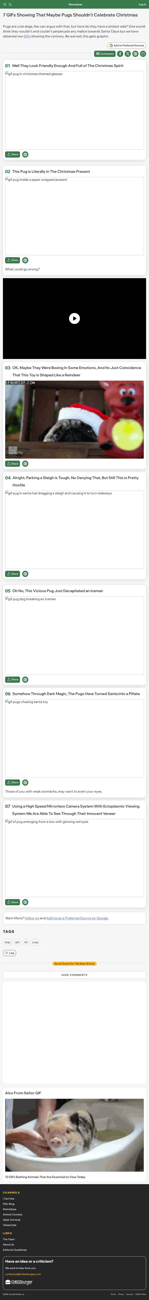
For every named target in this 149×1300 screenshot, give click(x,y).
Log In (142, 4)
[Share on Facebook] (120, 54)
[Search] (10, 4)
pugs (35, 942)
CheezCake (9, 1225)
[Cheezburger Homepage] (74, 1283)
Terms (113, 1294)
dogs (8, 942)
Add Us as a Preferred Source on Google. (77, 918)
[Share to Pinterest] (135, 54)
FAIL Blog (9, 1204)
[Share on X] (128, 54)
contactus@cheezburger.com (23, 1274)
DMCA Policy (140, 1294)
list (26, 942)
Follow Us (32, 918)
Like (11, 953)
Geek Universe (11, 1219)
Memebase (75, 4)
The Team (9, 1239)
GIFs (27, 36)
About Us (8, 1244)
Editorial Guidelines (15, 1249)
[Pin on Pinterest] (25, 154)
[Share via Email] (143, 54)
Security (129, 1294)
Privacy (121, 1294)
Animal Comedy (12, 1214)
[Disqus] (74, 1034)
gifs (17, 942)
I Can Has (8, 1198)
